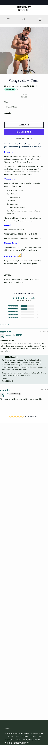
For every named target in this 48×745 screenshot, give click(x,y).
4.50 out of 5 (30, 298)
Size (6, 102)
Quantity (7, 113)
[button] (13, 306)
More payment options (24, 138)
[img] (5, 331)
